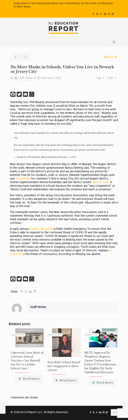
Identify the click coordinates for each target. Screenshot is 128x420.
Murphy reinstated (41, 229)
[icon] (113, 14)
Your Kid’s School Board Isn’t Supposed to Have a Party (63, 366)
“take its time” (100, 182)
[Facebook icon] (93, 14)
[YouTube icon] (101, 14)
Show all (111, 57)
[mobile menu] (13, 42)
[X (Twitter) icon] (97, 14)
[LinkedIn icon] (105, 14)
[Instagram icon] (109, 14)
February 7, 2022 (67, 156)
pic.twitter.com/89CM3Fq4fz (89, 149)
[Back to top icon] (114, 412)
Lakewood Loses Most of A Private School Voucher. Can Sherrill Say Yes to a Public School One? (27, 360)
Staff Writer (25, 78)
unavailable (23, 178)
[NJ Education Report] (64, 28)
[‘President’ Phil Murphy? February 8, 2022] (125, 407)
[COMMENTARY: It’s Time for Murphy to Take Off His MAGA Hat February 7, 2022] (2, 407)
